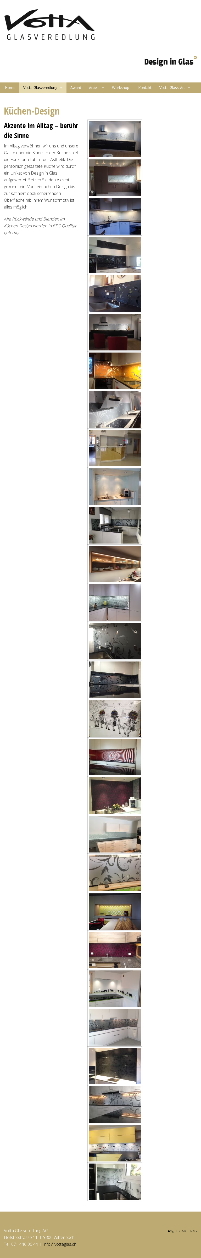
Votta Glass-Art (172, 87)
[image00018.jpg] (115, 255)
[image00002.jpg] (115, 216)
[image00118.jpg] (115, 988)
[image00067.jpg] (115, 718)
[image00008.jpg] (115, 293)
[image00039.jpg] (115, 641)
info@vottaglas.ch (59, 1244)
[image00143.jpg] (115, 1027)
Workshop (120, 87)
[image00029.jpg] (115, 602)
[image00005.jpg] (115, 139)
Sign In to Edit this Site (183, 1231)
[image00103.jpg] (115, 950)
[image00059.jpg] (115, 1143)
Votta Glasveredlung (40, 87)
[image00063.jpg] (115, 757)
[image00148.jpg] (115, 1066)
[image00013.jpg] (115, 486)
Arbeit (94, 87)
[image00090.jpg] (115, 834)
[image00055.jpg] (115, 564)
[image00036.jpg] (115, 409)
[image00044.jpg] (115, 448)
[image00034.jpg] (115, 332)
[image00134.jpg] (115, 1181)
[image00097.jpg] (115, 873)
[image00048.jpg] (115, 679)
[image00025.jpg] (115, 370)
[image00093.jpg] (115, 795)
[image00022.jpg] (115, 525)
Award (75, 87)
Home (9, 87)
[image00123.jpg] (115, 1104)
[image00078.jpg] (115, 911)
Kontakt (144, 87)
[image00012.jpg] (115, 177)
